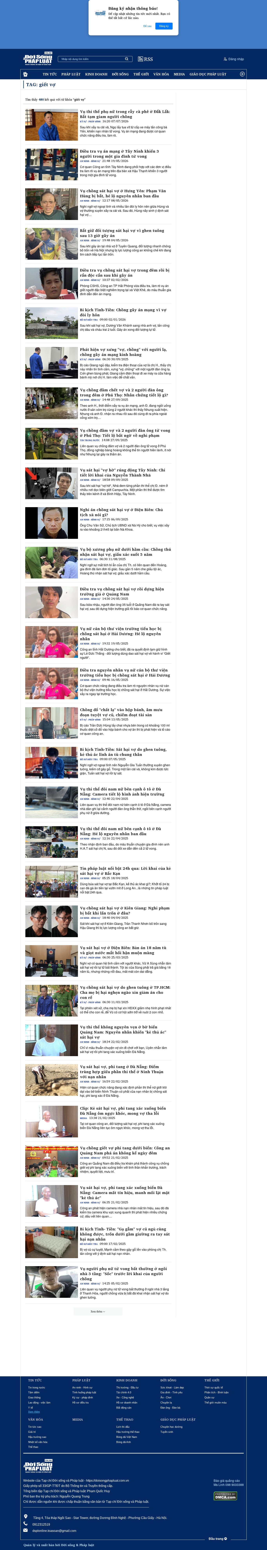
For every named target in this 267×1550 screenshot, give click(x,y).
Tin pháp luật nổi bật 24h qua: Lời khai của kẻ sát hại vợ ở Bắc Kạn (125, 871)
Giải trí (32, 1431)
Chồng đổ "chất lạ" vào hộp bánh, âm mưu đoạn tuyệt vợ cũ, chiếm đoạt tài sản (121, 712)
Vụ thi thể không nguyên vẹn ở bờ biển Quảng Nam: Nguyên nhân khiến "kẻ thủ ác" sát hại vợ (123, 1032)
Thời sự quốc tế (213, 1387)
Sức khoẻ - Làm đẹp (172, 1387)
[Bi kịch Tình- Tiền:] (51, 1242)
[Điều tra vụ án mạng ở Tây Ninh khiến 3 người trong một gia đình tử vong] (51, 164)
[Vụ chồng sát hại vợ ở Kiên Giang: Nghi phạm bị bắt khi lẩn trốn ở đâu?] (51, 921)
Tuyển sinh (166, 1431)
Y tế (30, 1407)
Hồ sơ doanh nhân (126, 1402)
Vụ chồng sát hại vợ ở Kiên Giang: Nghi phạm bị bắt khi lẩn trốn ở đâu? (125, 911)
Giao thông (34, 1397)
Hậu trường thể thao (127, 1431)
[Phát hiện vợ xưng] (51, 363)
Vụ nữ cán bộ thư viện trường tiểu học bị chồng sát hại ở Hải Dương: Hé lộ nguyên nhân (120, 633)
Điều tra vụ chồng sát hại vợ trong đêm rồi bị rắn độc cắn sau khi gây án (124, 273)
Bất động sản (123, 1407)
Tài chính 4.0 (123, 1392)
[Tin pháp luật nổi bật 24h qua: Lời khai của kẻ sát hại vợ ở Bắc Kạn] (51, 881)
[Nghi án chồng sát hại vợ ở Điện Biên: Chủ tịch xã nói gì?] (51, 523)
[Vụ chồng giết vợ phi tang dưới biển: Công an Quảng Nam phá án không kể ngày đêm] (51, 1161)
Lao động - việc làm (39, 1402)
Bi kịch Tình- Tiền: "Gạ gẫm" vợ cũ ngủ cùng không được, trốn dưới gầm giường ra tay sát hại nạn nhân (125, 1234)
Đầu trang (216, 1538)
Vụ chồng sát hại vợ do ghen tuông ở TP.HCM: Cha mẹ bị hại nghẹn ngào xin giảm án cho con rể (125, 992)
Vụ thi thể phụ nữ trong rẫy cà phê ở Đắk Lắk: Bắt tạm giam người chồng (125, 114)
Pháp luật (71, 74)
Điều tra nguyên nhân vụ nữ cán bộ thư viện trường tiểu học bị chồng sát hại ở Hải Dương (125, 673)
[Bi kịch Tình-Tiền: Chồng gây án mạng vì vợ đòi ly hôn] (51, 323)
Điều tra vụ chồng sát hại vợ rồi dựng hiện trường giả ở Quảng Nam (122, 591)
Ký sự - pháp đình (90, 121)
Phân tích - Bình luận (216, 1392)
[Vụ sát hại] (51, 483)
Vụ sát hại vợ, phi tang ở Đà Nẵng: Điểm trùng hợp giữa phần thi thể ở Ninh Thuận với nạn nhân (121, 1071)
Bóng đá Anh (123, 1442)
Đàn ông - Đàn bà (170, 1407)
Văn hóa (161, 74)
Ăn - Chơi (165, 1397)
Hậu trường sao (37, 1437)
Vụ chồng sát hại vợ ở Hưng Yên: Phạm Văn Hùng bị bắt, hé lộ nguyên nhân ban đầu (123, 193)
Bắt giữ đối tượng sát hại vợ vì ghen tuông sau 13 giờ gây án (122, 233)
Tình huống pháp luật (84, 1392)
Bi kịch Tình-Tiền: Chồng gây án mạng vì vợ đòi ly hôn (123, 312)
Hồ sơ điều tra (89, 319)
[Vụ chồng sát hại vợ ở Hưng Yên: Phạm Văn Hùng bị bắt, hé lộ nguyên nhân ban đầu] (51, 204)
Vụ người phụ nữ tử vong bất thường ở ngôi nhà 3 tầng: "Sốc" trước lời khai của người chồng (123, 1273)
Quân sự (209, 1397)
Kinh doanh (96, 74)
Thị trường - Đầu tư (127, 1387)
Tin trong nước (90, 440)
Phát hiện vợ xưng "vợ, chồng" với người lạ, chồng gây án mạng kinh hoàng (123, 352)
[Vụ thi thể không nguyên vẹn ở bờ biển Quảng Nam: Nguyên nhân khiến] (51, 1040)
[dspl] (25, 74)
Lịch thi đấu (122, 1426)
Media (179, 74)
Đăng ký (164, 26)
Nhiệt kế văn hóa (37, 1442)
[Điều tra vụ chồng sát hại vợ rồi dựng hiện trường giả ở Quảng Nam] (51, 602)
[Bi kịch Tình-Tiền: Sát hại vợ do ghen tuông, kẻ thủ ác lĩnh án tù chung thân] (51, 763)
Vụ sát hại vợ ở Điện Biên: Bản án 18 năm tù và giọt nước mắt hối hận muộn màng (123, 950)
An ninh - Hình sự (90, 161)
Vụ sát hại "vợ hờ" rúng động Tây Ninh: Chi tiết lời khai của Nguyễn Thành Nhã (122, 473)
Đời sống (120, 74)
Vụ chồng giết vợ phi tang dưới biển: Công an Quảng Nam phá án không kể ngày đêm (125, 1150)
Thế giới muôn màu (215, 1402)
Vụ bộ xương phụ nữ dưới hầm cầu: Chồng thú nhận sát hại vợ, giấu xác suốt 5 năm (125, 552)
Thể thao (33, 1446)
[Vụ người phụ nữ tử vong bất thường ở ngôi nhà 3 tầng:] (51, 1282)
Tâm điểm (33, 1392)
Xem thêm (96, 1311)
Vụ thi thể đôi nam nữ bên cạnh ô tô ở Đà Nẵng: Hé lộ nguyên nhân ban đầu (120, 831)
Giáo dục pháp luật (208, 74)
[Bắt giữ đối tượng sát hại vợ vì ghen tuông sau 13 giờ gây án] (51, 244)
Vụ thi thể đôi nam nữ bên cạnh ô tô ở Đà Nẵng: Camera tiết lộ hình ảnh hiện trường (122, 792)
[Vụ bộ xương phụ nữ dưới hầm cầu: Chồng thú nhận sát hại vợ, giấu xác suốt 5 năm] (51, 562)
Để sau (147, 26)
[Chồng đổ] (51, 723)
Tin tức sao (34, 1426)
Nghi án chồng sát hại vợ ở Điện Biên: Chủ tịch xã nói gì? (121, 512)
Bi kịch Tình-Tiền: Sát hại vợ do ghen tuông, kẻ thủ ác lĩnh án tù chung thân (123, 752)
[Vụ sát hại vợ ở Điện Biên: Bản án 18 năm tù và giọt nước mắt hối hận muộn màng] (51, 961)
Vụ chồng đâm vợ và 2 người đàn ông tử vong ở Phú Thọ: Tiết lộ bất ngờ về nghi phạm (125, 433)
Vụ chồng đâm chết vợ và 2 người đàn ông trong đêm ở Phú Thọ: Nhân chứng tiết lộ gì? (124, 392)
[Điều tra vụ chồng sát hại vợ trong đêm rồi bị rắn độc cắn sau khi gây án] (51, 283)
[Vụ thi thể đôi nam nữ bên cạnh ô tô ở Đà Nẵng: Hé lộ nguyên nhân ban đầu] (51, 842)
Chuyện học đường (171, 1426)
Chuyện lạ (166, 1402)
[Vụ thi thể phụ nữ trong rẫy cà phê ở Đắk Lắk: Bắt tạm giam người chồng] (51, 125)
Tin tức (50, 74)
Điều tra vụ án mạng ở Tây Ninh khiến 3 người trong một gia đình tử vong (119, 154)
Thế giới (141, 74)
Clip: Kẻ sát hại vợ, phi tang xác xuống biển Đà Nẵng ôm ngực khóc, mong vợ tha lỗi (123, 1111)
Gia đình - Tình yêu (171, 1392)
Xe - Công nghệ (125, 1397)
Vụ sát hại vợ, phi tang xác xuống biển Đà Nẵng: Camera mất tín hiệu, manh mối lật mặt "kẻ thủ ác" (125, 1192)
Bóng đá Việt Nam (126, 1437)
